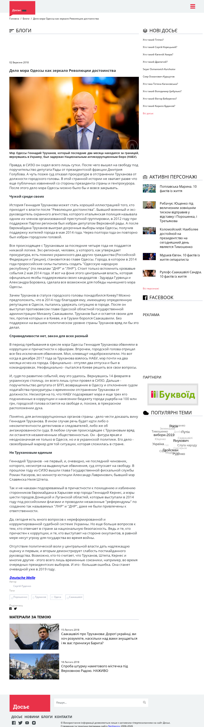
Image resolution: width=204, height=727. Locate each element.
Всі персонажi (151, 288)
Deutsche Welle (22, 577)
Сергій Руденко (22, 586)
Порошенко (20, 597)
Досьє (17, 717)
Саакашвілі (75, 597)
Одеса (57, 597)
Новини (32, 717)
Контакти (63, 717)
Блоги (26, 18)
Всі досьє (148, 113)
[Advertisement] (81, 47)
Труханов (40, 597)
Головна (14, 18)
